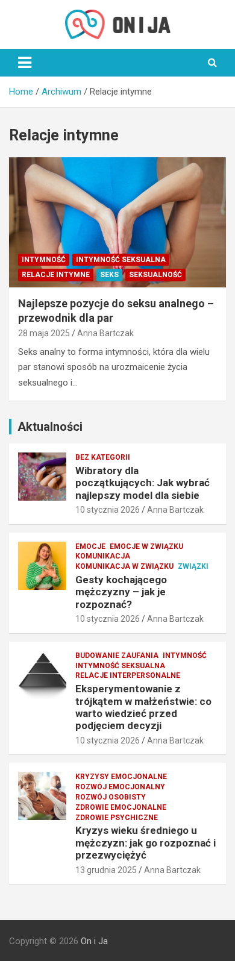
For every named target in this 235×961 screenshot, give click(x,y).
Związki (193, 566)
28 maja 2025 (44, 333)
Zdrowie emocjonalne (120, 807)
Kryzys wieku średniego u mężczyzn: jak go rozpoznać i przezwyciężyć (145, 842)
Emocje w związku (146, 546)
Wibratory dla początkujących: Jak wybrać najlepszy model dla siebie (142, 483)
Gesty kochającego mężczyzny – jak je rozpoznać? (121, 592)
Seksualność (155, 275)
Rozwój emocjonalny (120, 787)
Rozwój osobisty (110, 797)
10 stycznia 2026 (107, 510)
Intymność (44, 259)
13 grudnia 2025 (106, 870)
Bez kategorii (102, 457)
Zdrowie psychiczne (116, 817)
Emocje (90, 546)
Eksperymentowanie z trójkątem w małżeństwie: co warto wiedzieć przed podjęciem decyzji (143, 707)
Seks (109, 275)
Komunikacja (102, 556)
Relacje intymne (56, 275)
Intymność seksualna (121, 259)
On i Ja (94, 941)
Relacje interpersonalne (127, 675)
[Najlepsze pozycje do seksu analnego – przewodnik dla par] (117, 222)
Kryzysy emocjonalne (121, 776)
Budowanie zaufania (116, 655)
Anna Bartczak (105, 333)
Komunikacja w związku (124, 566)
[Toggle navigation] (24, 63)
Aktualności (50, 426)
